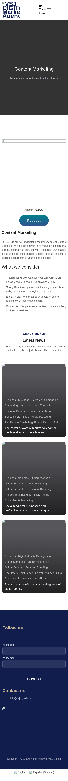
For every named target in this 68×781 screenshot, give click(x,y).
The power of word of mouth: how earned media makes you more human (31, 430)
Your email (8, 658)
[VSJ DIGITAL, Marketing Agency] (11, 10)
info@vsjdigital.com (21, 698)
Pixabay (38, 209)
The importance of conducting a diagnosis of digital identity (33, 586)
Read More (14, 431)
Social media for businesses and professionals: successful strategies (27, 508)
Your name (8, 644)
